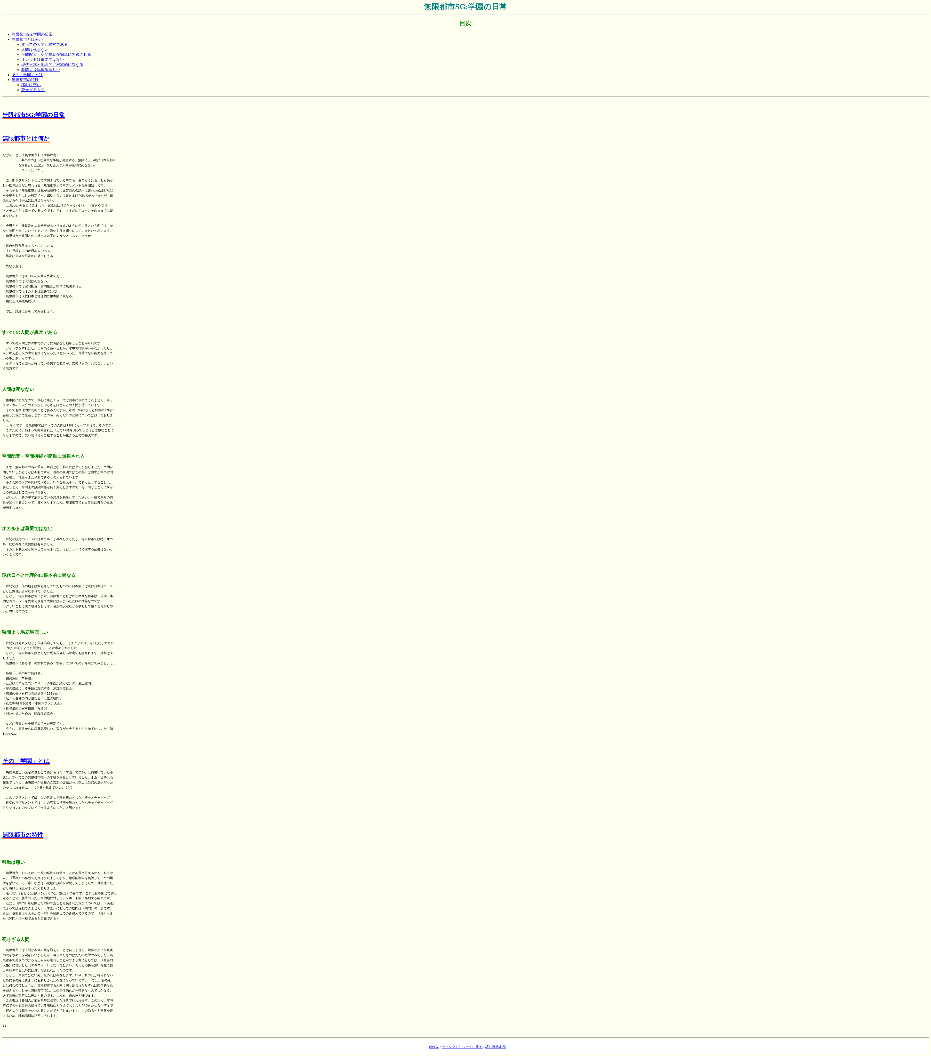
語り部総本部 (495, 1047)
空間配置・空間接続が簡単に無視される (56, 54)
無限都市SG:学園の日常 (32, 34)
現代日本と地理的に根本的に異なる (52, 65)
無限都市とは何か (27, 39)
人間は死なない (34, 50)
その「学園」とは (27, 75)
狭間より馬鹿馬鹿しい (40, 70)
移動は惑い (31, 85)
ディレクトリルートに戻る (462, 1047)
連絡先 (434, 1047)
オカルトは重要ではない (42, 59)
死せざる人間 (33, 90)
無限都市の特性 (25, 80)
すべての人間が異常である (44, 44)
